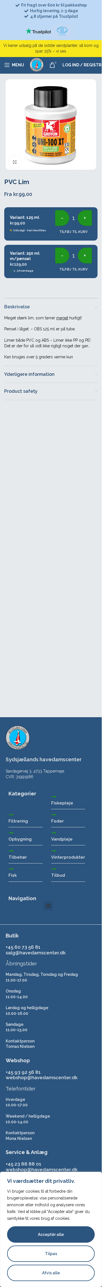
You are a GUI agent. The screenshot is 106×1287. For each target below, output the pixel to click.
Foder (57, 821)
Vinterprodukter (68, 857)
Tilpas (51, 1253)
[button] (48, 905)
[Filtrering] (11, 814)
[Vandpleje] (53, 832)
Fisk (12, 875)
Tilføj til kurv (73, 232)
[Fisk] (11, 868)
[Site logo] (37, 64)
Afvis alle (51, 1273)
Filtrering (18, 821)
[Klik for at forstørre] (14, 162)
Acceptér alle (51, 1234)
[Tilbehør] (11, 850)
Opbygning (20, 839)
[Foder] (53, 814)
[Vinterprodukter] (53, 850)
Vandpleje (62, 839)
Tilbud (58, 875)
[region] (51, 1229)
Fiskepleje (62, 803)
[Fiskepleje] (53, 796)
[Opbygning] (11, 832)
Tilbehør (17, 857)
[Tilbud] (53, 868)
